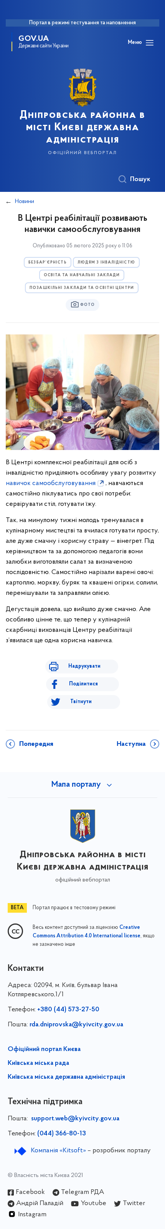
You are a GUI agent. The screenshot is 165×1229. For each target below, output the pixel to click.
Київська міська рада (38, 1063)
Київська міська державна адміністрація (66, 1077)
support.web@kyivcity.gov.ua (75, 1118)
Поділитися (83, 684)
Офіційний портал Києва (44, 1049)
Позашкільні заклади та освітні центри (82, 288)
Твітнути (81, 702)
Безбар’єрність (47, 262)
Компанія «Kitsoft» (58, 1150)
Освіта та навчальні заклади (82, 275)
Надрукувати (84, 666)
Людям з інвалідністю (106, 262)
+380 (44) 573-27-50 (68, 1009)
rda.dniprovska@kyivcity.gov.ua (76, 1024)
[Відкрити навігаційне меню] (149, 43)
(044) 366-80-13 (61, 1133)
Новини (24, 201)
